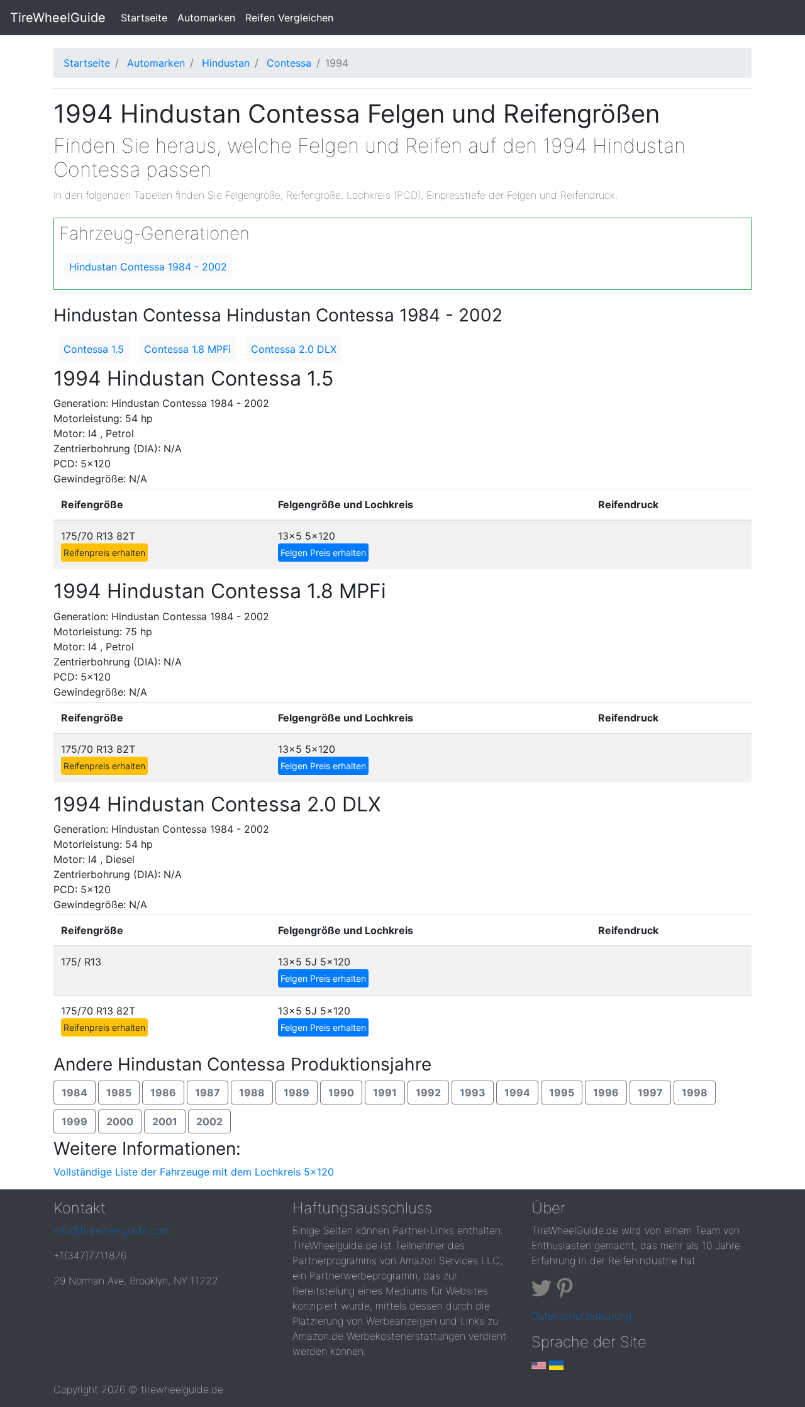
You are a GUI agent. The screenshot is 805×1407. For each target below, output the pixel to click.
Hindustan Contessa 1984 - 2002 (148, 266)
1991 (385, 1092)
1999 (74, 1121)
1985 (118, 1092)
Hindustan (226, 63)
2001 (164, 1121)
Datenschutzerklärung (581, 1316)
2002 (209, 1121)
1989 (296, 1092)
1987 (207, 1092)
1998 (695, 1092)
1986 (163, 1092)
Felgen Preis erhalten (323, 552)
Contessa (289, 63)
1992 (428, 1092)
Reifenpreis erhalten (104, 552)
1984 (74, 1092)
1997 (650, 1092)
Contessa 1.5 (94, 349)
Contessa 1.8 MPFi (187, 349)
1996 (606, 1092)
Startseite (146, 17)
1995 (561, 1092)
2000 (119, 1121)
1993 (473, 1092)
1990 (341, 1092)
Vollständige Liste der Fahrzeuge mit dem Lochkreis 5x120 (193, 1171)
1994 (517, 1092)
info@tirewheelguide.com (111, 1230)
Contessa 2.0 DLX (293, 349)
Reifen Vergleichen (289, 17)
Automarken (206, 17)
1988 (252, 1092)
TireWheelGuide (58, 17)
